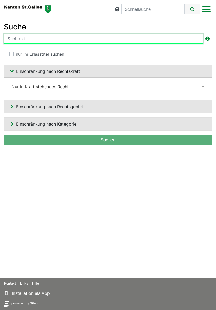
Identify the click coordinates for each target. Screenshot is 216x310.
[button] (117, 9)
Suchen (108, 139)
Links (24, 283)
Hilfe (35, 283)
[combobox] (108, 87)
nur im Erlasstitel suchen (40, 54)
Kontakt (10, 283)
